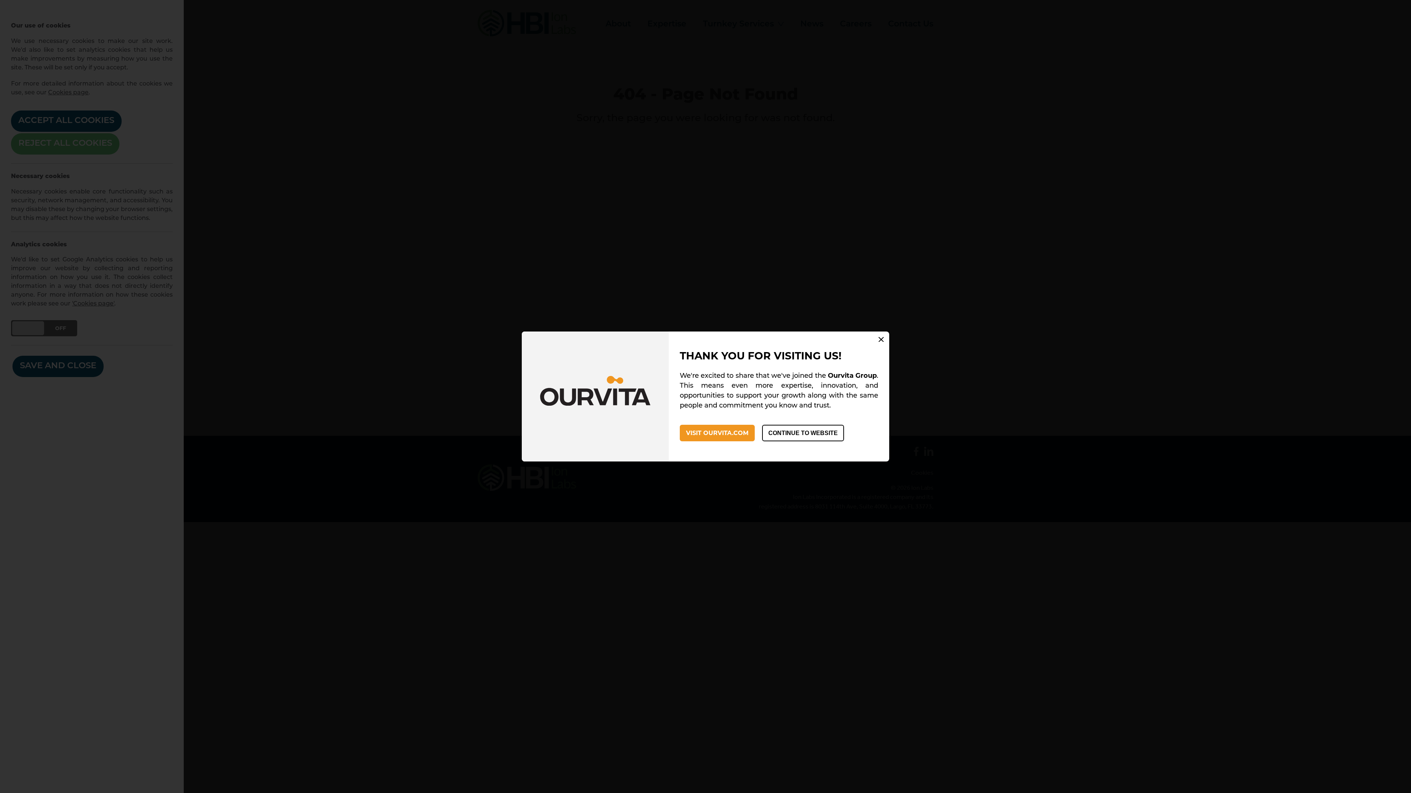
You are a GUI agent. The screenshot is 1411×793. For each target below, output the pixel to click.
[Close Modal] (881, 340)
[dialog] (705, 397)
